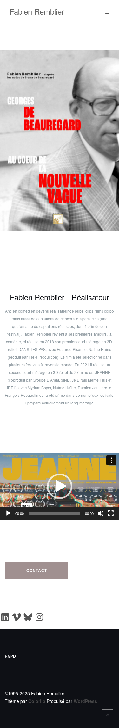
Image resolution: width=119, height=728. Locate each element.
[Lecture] (8, 513)
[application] (59, 486)
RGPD (10, 656)
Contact (36, 570)
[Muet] (100, 513)
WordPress (85, 701)
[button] (59, 486)
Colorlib (36, 701)
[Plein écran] (111, 513)
